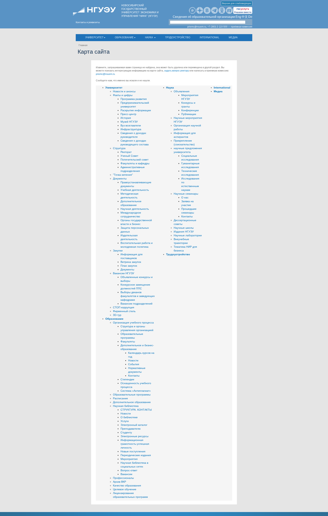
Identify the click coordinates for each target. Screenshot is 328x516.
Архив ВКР (119, 481)
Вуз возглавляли (131, 125)
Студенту (126, 432)
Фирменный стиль (124, 311)
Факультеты (128, 341)
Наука (149, 37)
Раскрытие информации (136, 110)
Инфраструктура (131, 129)
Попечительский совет (134, 159)
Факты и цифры (122, 95)
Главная (83, 45)
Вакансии (126, 474)
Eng (238, 16)
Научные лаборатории (188, 235)
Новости (133, 360)
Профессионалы (123, 477)
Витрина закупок (131, 261)
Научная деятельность (135, 208)
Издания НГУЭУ (184, 231)
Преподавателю (131, 428)
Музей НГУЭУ (129, 121)
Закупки (118, 250)
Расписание (120, 398)
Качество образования (127, 485)
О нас (184, 197)
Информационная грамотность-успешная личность (135, 443)
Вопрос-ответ (129, 470)
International (209, 37)
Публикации (188, 114)
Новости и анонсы (124, 91)
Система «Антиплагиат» (136, 390)
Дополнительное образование (132, 402)
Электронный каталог (134, 424)
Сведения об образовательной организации (204, 16)
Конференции (190, 110)
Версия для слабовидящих (236, 3)
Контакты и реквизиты (88, 22)
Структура (119, 148)
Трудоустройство (177, 37)
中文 (245, 16)
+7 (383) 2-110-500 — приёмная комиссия (229, 26)
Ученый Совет (129, 155)
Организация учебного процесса (133, 322)
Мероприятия (129, 458)
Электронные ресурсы (134, 436)
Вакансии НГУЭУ (123, 273)
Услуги (125, 421)
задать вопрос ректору (176, 70)
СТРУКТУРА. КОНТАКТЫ (136, 409)
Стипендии (127, 379)
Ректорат (126, 151)
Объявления (181, 91)
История (126, 117)
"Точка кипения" (123, 174)
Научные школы (184, 227)
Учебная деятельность (135, 189)
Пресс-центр (128, 114)
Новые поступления (133, 451)
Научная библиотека (126, 405)
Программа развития (134, 98)
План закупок (129, 265)
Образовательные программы (132, 394)
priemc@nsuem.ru (105, 74)
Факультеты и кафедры (135, 163)
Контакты (134, 375)
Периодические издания (136, 455)
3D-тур (117, 314)
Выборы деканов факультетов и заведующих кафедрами (138, 296)
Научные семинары (186, 193)
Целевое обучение (124, 489)
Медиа (233, 37)
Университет (94, 37)
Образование (124, 37)
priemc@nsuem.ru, (197, 26)
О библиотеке (129, 417)
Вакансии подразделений (136, 303)
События (133, 364)
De (250, 16)
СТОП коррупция (123, 307)
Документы (120, 178)
